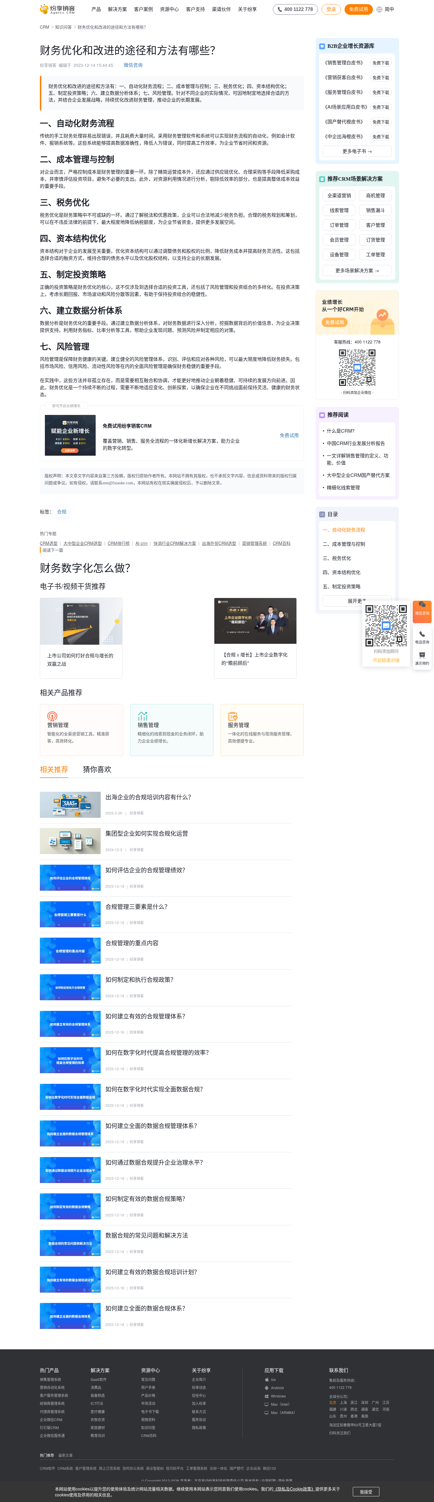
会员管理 (339, 239)
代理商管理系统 (52, 1411)
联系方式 (199, 1411)
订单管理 (339, 224)
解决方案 (117, 9)
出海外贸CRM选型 (219, 543)
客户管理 (375, 224)
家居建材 (98, 1427)
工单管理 (375, 254)
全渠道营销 (339, 195)
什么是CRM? (341, 430)
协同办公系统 (133, 1468)
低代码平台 (175, 1468)
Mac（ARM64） (284, 1412)
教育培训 (98, 1435)
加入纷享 (199, 1403)
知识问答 (63, 27)
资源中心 (169, 9)
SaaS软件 (99, 1379)
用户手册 (148, 1387)
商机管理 (375, 195)
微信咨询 (133, 64)
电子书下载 (150, 1411)
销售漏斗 (375, 210)
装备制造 (98, 1395)
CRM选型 (49, 543)
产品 (96, 9)
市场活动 (148, 1403)
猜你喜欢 (97, 769)
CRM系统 (65, 1468)
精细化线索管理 (343, 487)
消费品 (96, 1387)
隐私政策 (199, 1427)
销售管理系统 (50, 1379)
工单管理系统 (196, 1468)
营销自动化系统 (52, 1387)
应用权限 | (270, 1480)
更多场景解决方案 (357, 270)
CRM (44, 27)
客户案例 (143, 9)
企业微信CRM (51, 1419)
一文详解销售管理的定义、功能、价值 (357, 459)
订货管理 (375, 239)
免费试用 (358, 9)
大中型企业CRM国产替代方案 (358, 475)
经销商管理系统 (52, 1403)
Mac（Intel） (281, 1404)
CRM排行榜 (119, 543)
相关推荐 (54, 769)
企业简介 (199, 1379)
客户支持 (195, 9)
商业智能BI (155, 1468)
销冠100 (269, 1468)
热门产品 (49, 1370)
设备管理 (339, 254)
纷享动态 (199, 1387)
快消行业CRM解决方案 (175, 543)
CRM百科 (282, 543)
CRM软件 (47, 1468)
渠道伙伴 (221, 9)
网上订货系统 (109, 1468)
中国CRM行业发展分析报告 (356, 443)
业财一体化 (218, 1468)
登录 (331, 9)
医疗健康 (98, 1411)
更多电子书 (357, 151)
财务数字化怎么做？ (88, 567)
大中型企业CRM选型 (82, 543)
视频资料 (148, 1419)
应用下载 (274, 1370)
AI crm (142, 543)
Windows (278, 1395)
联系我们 (338, 1370)
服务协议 (199, 1419)
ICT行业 (97, 1403)
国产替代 (237, 1468)
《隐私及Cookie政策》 (294, 1489)
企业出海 (253, 1468)
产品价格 (148, 1395)
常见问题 (148, 1379)
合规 (61, 511)
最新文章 (65, 1455)
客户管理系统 (86, 1468)
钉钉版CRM (49, 1427)
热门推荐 (47, 1455)
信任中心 (199, 1395)
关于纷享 (247, 9)
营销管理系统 (254, 543)
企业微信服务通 (52, 1435)
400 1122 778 (368, 342)
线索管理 (339, 210)
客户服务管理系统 (54, 1395)
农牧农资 (98, 1419)
